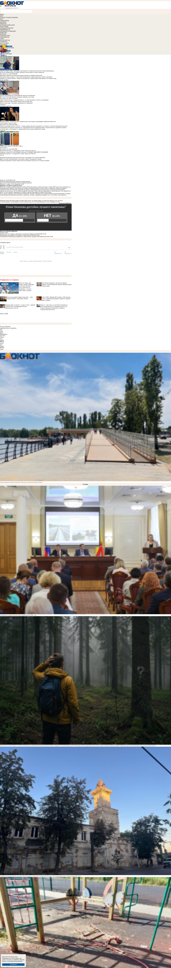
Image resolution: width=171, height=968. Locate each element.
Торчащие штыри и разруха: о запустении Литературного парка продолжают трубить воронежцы (26, 77)
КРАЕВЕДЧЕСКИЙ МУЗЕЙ (7, 25)
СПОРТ (2, 38)
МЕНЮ (2, 14)
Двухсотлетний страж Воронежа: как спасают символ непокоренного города (19, 876)
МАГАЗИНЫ (8, 54)
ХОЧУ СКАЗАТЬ (4, 43)
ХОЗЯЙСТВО (3, 41)
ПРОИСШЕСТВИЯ (5, 35)
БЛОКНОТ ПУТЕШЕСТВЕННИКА (9, 17)
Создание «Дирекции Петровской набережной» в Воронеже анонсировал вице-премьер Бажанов (21, 482)
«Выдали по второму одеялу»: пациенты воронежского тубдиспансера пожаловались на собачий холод (28, 78)
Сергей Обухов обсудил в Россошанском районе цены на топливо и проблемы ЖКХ (59, 876)
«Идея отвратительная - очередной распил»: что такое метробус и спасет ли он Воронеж (24, 100)
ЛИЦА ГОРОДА (4, 26)
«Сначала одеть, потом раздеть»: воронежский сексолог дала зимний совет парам (22, 129)
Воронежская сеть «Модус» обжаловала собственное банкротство (18, 234)
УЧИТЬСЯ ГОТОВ (9, 48)
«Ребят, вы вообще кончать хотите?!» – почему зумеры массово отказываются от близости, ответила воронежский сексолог (34, 126)
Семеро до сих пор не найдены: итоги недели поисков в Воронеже (16, 745)
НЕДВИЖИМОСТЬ (5, 29)
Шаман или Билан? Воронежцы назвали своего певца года (16, 101)
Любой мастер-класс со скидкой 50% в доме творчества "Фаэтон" (18, 150)
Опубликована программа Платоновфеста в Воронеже (14, 235)
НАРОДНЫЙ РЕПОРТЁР (6, 28)
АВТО (1, 16)
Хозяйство (3, 104)
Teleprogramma (17, 192)
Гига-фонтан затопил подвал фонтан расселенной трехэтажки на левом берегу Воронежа (96, 745)
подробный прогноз (5, 328)
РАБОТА (10, 46)
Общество (3, 180)
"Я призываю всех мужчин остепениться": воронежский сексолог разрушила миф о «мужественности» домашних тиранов (33, 127)
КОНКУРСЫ (3, 23)
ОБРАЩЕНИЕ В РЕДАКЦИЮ (8, 31)
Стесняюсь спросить (5, 106)
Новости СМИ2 (4, 313)
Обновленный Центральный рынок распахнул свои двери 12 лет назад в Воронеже (52, 745)
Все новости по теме (5, 74)
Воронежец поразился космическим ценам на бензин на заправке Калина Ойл (21, 75)
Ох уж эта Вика (4, 80)
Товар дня (2, 130)
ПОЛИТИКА (3, 34)
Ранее (15, 252)
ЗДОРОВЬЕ (3, 22)
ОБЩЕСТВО (3, 32)
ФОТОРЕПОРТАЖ (5, 40)
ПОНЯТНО (13, 964)
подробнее (13, 328)
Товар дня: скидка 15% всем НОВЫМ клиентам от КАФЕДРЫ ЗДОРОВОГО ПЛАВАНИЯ (24, 152)
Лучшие (9, 252)
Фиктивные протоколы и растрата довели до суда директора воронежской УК (139, 745)
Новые (2, 252)
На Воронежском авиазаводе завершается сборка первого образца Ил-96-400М (21, 236)
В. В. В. (2, 155)
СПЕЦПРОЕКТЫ (4, 37)
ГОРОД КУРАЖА (4, 20)
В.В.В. (1, 19)
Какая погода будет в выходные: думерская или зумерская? (16, 103)
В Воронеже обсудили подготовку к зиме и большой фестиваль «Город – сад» (19, 615)
